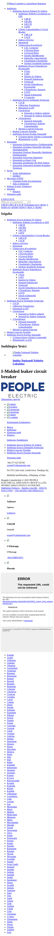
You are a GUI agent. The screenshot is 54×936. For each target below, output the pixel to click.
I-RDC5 (30, 207)
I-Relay (43, 205)
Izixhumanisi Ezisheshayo (19, 422)
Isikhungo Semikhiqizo (17, 440)
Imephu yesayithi (29, 488)
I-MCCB (12, 205)
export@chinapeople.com (18, 465)
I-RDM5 (15, 207)
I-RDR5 (38, 207)
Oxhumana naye (31, 205)
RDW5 (22, 207)
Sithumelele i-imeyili (10, 399)
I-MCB (4, 205)
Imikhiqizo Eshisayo (10, 488)
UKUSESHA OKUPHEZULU (29, 490)
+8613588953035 (15, 557)
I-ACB (20, 205)
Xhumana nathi (14, 458)
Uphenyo (11, 513)
